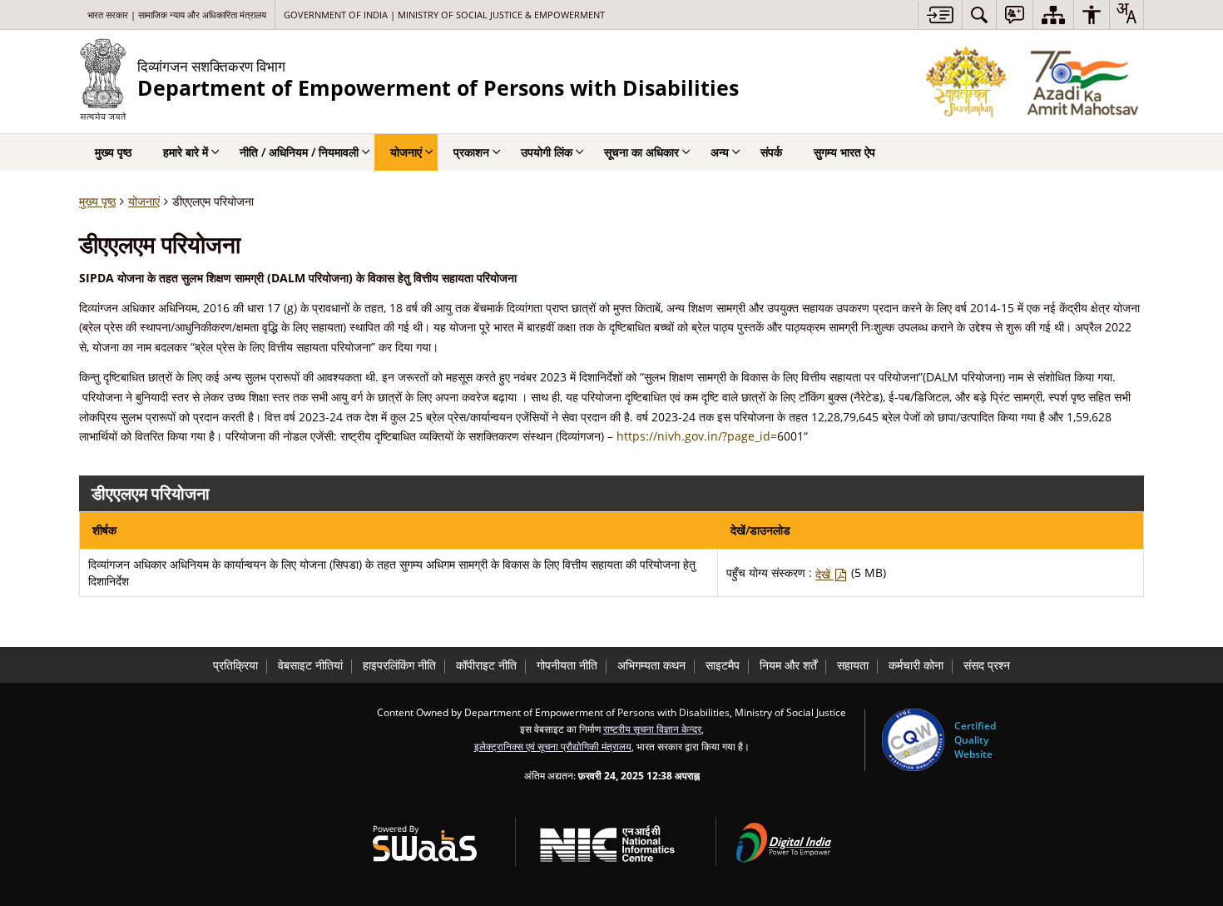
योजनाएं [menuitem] (406, 152)
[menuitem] (979, 14)
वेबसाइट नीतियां (310, 665)
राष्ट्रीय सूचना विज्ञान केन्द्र (652, 728)
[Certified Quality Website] (913, 740)
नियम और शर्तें (788, 665)
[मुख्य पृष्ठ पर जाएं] (940, 14)
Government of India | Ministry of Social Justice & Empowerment (444, 14)
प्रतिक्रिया (235, 665)
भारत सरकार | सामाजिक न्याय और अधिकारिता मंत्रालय (176, 14)
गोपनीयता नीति (567, 665)
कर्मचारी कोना (916, 665)
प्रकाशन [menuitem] (471, 152)
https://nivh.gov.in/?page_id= (696, 436)
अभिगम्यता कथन (651, 665)
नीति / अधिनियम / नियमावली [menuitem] (299, 152)
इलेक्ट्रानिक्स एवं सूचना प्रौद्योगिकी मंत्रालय (552, 746)
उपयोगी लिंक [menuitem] (546, 152)
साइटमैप (723, 665)
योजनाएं (144, 201)
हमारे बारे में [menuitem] (185, 152)
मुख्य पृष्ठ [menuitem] (113, 152)
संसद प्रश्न (986, 665)
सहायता (853, 665)
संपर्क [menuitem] (771, 152)
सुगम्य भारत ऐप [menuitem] (844, 152)
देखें (824, 574)
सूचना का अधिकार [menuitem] (641, 152)
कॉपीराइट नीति (486, 665)
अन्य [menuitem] (720, 152)
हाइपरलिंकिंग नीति (399, 665)
